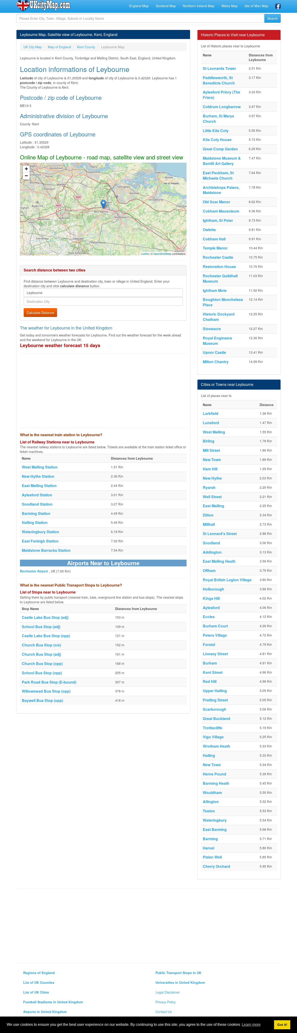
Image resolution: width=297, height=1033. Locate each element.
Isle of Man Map (256, 5)
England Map (139, 5)
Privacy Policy (165, 1002)
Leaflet (145, 253)
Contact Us (163, 1011)
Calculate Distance (40, 312)
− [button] (26, 176)
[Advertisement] (103, 390)
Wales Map (229, 5)
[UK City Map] (43, 5)
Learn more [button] (251, 1025)
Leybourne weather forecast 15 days (60, 345)
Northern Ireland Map (198, 5)
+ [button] (26, 169)
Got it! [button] (282, 1025)
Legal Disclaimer (167, 992)
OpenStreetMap (162, 253)
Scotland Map (166, 5)
